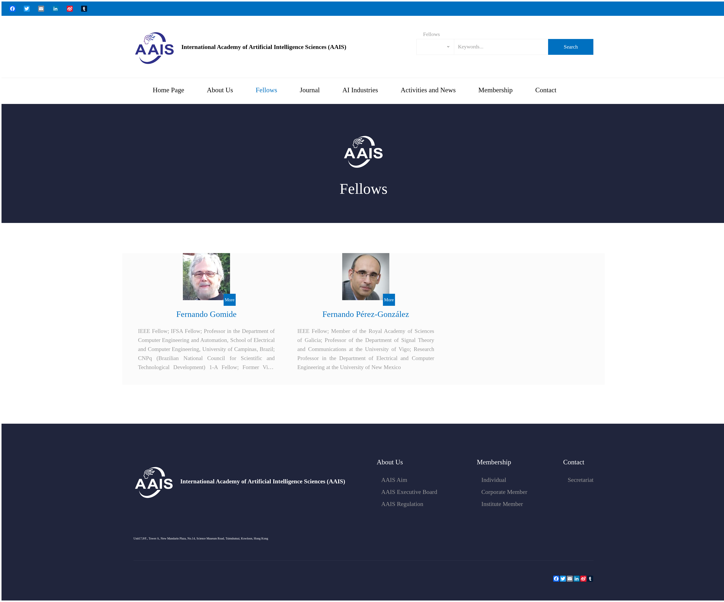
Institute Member (502, 504)
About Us (220, 90)
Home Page (168, 90)
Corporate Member (504, 491)
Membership (495, 90)
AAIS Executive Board (409, 491)
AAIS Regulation (402, 504)
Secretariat (581, 479)
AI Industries (360, 90)
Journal (310, 90)
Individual (493, 479)
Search (571, 47)
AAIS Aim (394, 479)
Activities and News (428, 90)
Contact (545, 90)
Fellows (266, 90)
